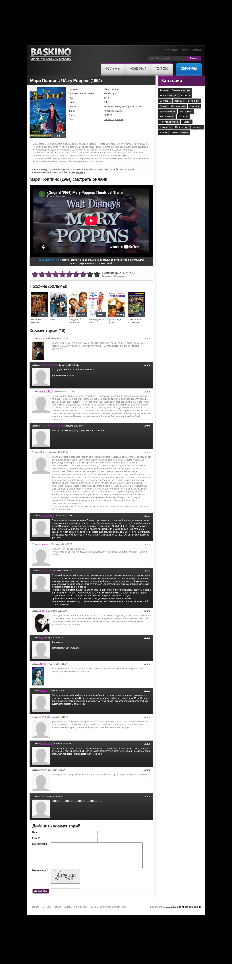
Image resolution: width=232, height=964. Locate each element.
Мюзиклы (119, 111)
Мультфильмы (167, 116)
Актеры (68, 907)
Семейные (165, 127)
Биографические (168, 95)
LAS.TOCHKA (47, 515)
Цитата (147, 338)
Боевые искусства (181, 90)
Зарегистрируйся (49, 259)
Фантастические (179, 132)
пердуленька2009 (49, 365)
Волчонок (45, 717)
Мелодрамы (186, 111)
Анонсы (164, 90)
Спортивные (181, 127)
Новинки (57, 907)
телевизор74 (46, 743)
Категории (171, 80)
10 (97, 274)
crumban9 (45, 338)
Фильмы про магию (113, 119)
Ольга (43, 770)
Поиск (193, 58)
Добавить (40, 890)
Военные (179, 101)
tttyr (42, 637)
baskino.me (156, 907)
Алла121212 (46, 391)
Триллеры (197, 127)
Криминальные (167, 111)
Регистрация (171, 49)
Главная (34, 907)
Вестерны (165, 101)
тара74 (43, 664)
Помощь (197, 49)
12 (41, 796)
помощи (80, 172)
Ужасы (163, 132)
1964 (106, 98)
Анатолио (45, 544)
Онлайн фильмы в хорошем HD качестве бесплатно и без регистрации (50, 54)
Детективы (193, 101)
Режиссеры (80, 907)
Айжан (43, 690)
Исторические (178, 106)
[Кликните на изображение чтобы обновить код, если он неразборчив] (65, 870)
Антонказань (46, 570)
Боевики (185, 95)
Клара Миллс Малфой (51, 426)
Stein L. (43, 611)
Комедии (108, 111)
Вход (185, 49)
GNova (43, 452)
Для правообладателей (113, 907)
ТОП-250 (46, 907)
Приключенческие (169, 122)
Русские (187, 122)
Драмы (163, 106)
